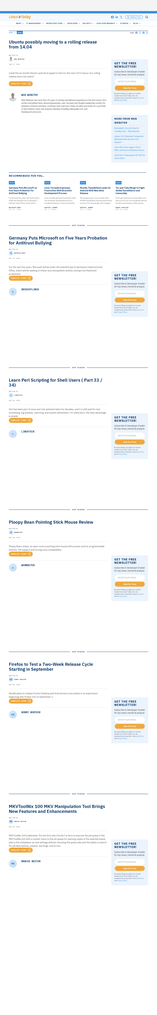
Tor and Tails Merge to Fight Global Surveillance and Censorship (130, 191)
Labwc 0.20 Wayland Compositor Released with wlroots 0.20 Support (129, 139)
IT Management (33, 23)
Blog (135, 23)
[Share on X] (140, 33)
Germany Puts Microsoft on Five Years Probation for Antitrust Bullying (23, 191)
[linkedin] (116, 17)
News (18, 23)
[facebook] (112, 17)
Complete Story (19, 84)
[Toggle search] (146, 17)
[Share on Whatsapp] (147, 33)
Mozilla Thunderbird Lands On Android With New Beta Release (95, 191)
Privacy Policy (122, 100)
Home (11, 32)
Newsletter (136, 17)
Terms (141, 98)
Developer (72, 23)
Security (87, 23)
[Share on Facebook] (136, 33)
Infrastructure (54, 23)
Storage (124, 23)
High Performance (106, 23)
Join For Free (129, 88)
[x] (121, 17)
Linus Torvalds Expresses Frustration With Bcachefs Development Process (58, 191)
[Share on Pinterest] (144, 33)
